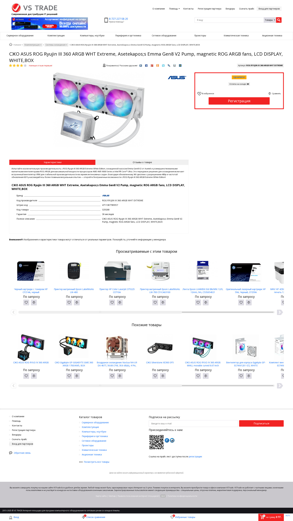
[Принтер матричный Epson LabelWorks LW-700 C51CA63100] (160, 272)
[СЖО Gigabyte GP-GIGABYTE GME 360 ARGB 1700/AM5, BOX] (74, 345)
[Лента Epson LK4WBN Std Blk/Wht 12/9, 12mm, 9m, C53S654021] (203, 272)
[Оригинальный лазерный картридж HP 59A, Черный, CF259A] (246, 272)
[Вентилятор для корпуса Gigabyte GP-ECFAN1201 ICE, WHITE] (246, 345)
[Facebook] (167, 440)
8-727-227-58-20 (118, 18)
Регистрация (239, 100)
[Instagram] (172, 440)
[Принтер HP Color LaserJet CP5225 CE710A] (117, 272)
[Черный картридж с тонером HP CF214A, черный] (31, 272)
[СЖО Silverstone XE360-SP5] (160, 345)
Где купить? (239, 77)
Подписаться (261, 423)
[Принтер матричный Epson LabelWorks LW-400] (74, 272)
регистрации (195, 456)
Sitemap (112, 496)
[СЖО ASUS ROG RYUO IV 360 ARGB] (31, 345)
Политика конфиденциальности (182, 496)
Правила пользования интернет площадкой (138, 496)
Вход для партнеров (269, 8)
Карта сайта (101, 496)
